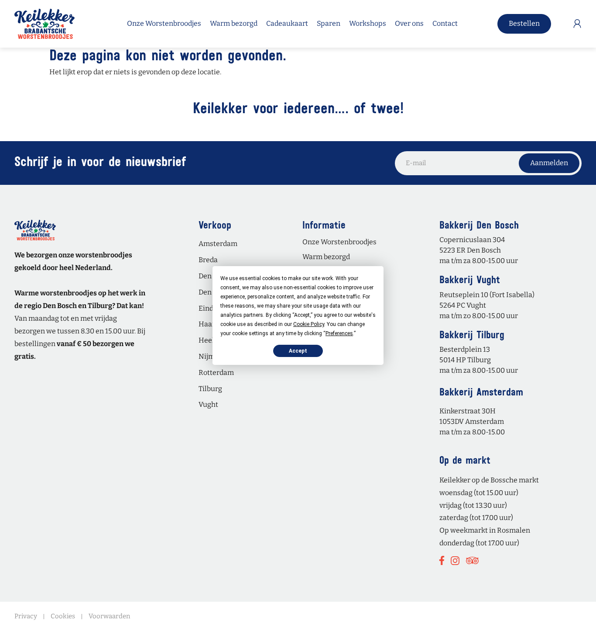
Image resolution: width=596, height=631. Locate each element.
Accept (298, 351)
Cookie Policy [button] (308, 324)
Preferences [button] (339, 333)
